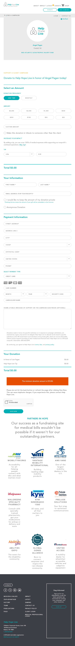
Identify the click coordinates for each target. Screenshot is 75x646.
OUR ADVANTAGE (10, 599)
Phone (8, 266)
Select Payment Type (12, 271)
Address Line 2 (11, 231)
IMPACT (28, 596)
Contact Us (66, 16)
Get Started (64, 9)
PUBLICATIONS (9, 608)
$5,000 (11, 111)
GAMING (28, 602)
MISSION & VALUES (10, 596)
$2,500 (28, 111)
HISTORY (7, 602)
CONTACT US (30, 605)
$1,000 (46, 111)
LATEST (27, 599)
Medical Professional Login (34, 615)
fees (40, 344)
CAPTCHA (9, 401)
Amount (7, 106)
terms (37, 344)
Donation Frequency (12, 93)
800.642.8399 (8, 631)
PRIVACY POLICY (31, 608)
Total (7, 168)
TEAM (6, 605)
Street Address (12, 224)
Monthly (28, 98)
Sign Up (59, 607)
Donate (50, 9)
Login (56, 16)
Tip (5, 149)
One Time (11, 98)
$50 (46, 117)
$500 (63, 111)
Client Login (30, 611)
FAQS (6, 611)
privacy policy (50, 344)
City (8, 238)
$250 (11, 117)
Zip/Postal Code (12, 252)
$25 (63, 117)
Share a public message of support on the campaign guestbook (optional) (34, 308)
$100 (29, 117)
